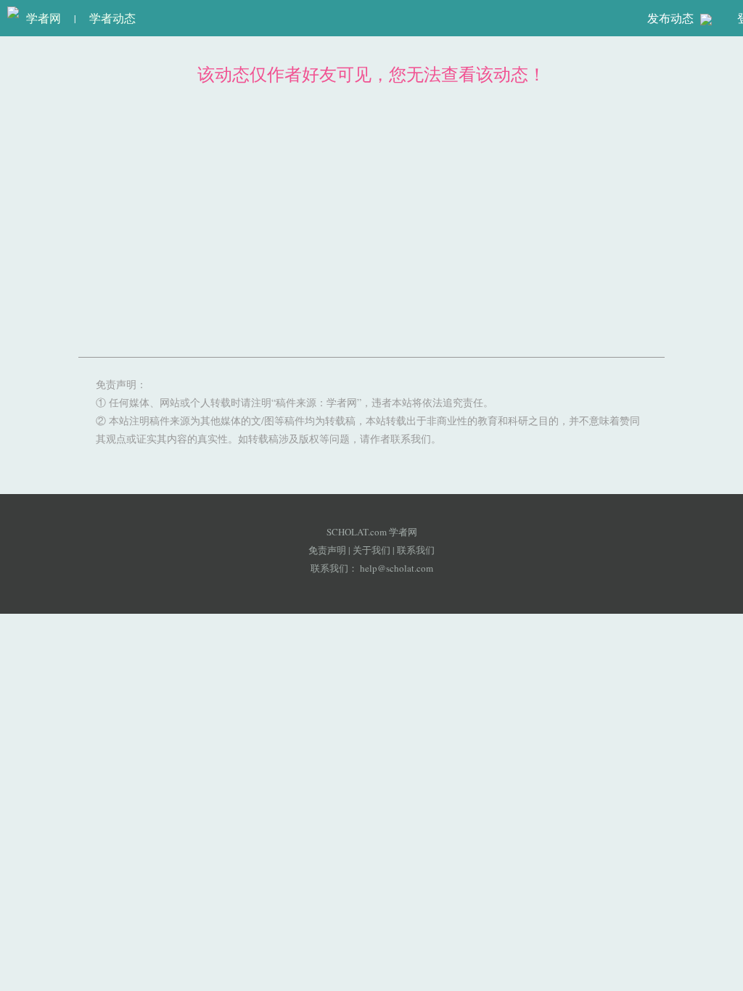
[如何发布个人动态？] (706, 18)
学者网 (40, 17)
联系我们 (416, 549)
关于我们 (371, 549)
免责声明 (327, 549)
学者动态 (112, 17)
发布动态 (672, 17)
